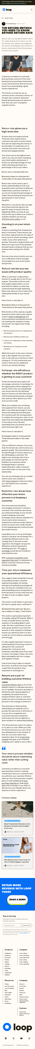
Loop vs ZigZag (23, 962)
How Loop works (9, 986)
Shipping (7, 974)
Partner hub (22, 1012)
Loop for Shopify (9, 988)
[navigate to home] (7, 9)
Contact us (22, 992)
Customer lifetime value (11, 685)
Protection (8, 957)
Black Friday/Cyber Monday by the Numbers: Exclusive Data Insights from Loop (17, 826)
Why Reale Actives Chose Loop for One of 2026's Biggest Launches (17, 861)
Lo (9, 637)
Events (7, 997)
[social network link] (6, 1038)
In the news (22, 986)
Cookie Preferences (8, 1045)
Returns (7, 966)
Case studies (8, 992)
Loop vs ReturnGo (24, 957)
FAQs (20, 994)
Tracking (7, 964)
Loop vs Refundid (24, 964)
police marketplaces (17, 317)
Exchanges (8, 968)
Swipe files (8, 994)
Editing (7, 962)
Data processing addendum (23, 1001)
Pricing (7, 984)
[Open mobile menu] (31, 9)
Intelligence (8, 953)
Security (21, 990)
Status (6, 1001)
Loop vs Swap (23, 959)
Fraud (6, 970)
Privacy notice (23, 999)
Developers (8, 1003)
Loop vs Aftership (24, 955)
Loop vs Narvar (23, 953)
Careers (21, 988)
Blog (6, 990)
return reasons (12, 481)
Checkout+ (8, 955)
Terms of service (24, 997)
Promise (7, 959)
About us (21, 984)
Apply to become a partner (24, 1014)
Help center (8, 999)
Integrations (8, 972)
